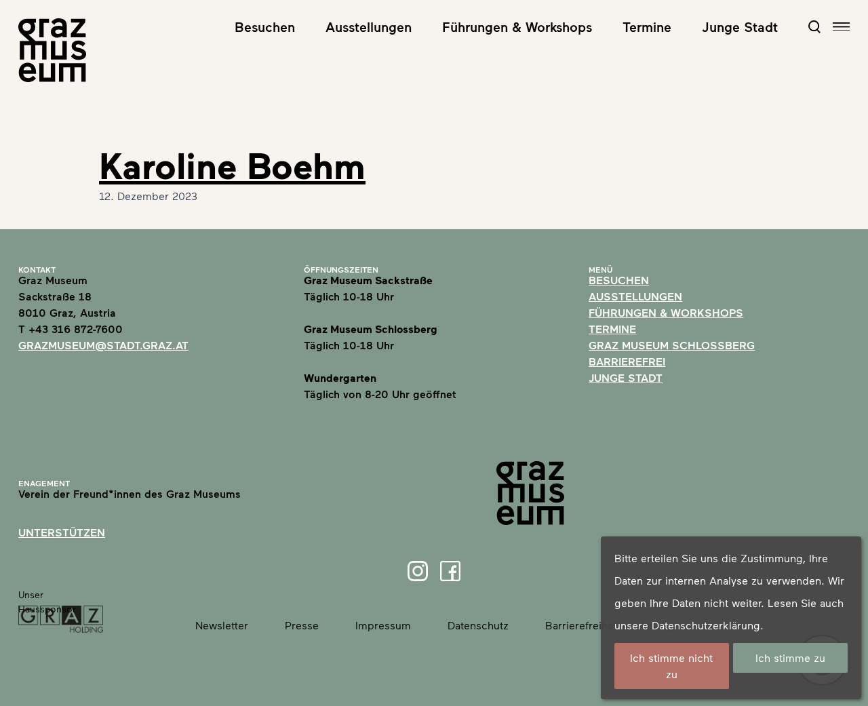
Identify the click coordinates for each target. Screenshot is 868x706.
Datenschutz (478, 625)
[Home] (52, 50)
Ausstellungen (369, 26)
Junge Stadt (740, 26)
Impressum (383, 625)
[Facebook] (450, 571)
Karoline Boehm (232, 164)
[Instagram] (418, 571)
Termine (647, 26)
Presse (302, 625)
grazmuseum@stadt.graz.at (103, 344)
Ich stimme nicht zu (671, 665)
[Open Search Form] (814, 26)
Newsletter (221, 625)
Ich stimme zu (790, 657)
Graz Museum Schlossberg (672, 344)
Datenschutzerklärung (706, 625)
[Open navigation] (841, 26)
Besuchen (265, 26)
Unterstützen (61, 532)
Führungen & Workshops (517, 26)
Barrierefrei (627, 361)
